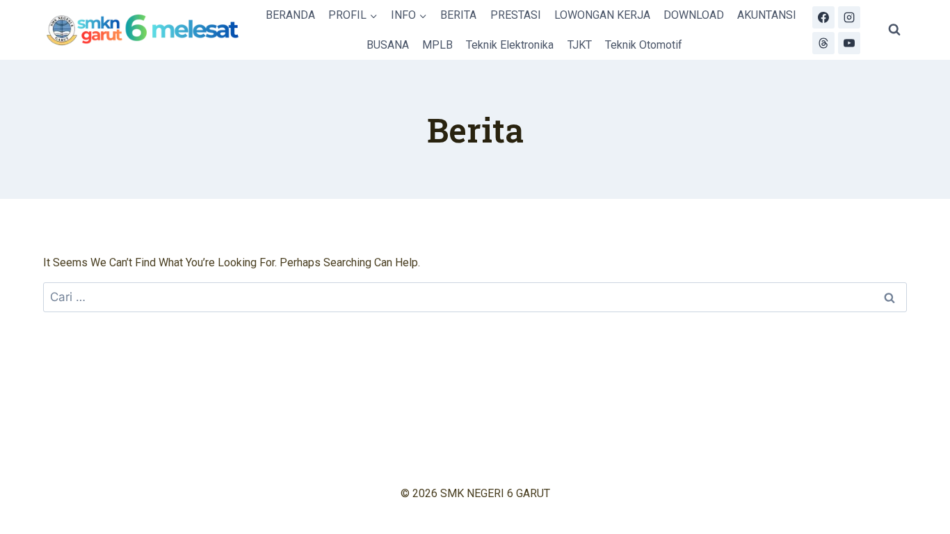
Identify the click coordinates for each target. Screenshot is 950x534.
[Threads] (823, 43)
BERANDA (290, 15)
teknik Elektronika (510, 44)
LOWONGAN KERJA (602, 15)
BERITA (458, 15)
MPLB (437, 44)
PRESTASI (515, 15)
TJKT (579, 44)
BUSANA (388, 44)
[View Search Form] (894, 29)
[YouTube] (849, 43)
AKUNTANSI (766, 15)
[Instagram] (849, 17)
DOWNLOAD (693, 15)
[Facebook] (823, 17)
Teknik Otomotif (643, 44)
